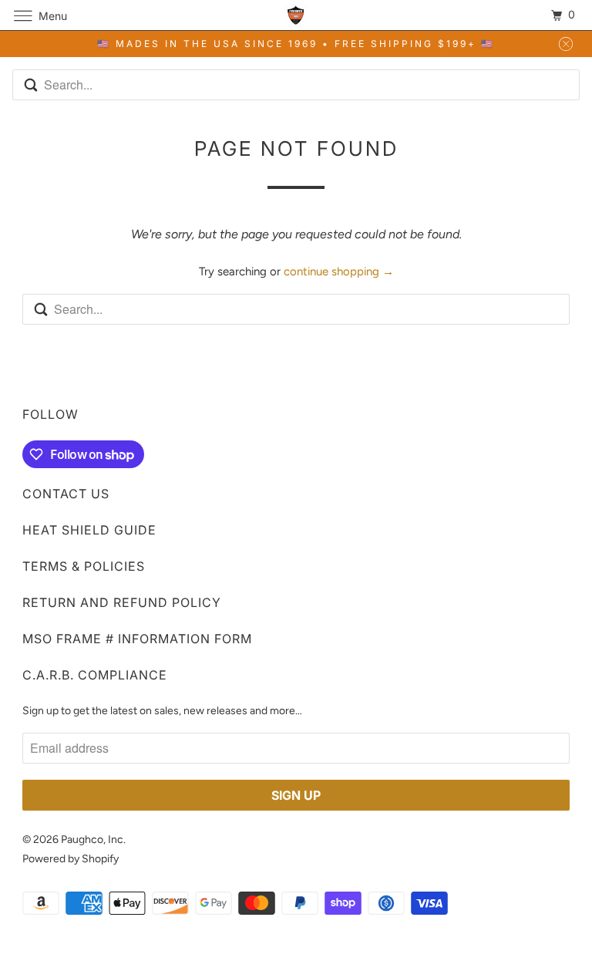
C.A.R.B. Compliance (94, 675)
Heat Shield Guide (89, 530)
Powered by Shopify (70, 858)
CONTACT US (65, 493)
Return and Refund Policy (121, 602)
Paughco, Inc (92, 839)
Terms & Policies (83, 566)
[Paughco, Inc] (296, 15)
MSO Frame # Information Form (137, 638)
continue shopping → (339, 271)
